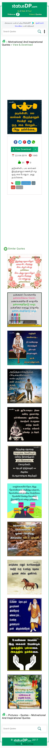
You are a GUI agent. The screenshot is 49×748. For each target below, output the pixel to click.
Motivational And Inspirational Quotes (24, 716)
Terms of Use (27, 744)
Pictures (13, 715)
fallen (18, 183)
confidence (26, 183)
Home (18, 744)
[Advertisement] (24, 72)
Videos (31, 14)
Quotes (24, 715)
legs (13, 187)
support (19, 187)
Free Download (23, 149)
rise (33, 183)
